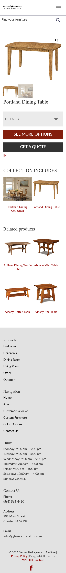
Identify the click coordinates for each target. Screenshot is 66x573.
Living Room (11, 366)
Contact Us (10, 431)
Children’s (10, 353)
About (7, 404)
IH (5, 155)
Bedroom (9, 346)
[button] (57, 40)
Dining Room (11, 359)
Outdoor (9, 379)
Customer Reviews (15, 411)
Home (7, 397)
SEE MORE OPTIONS (33, 134)
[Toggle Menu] (58, 7)
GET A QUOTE (33, 147)
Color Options (12, 424)
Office (7, 373)
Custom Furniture (15, 417)
